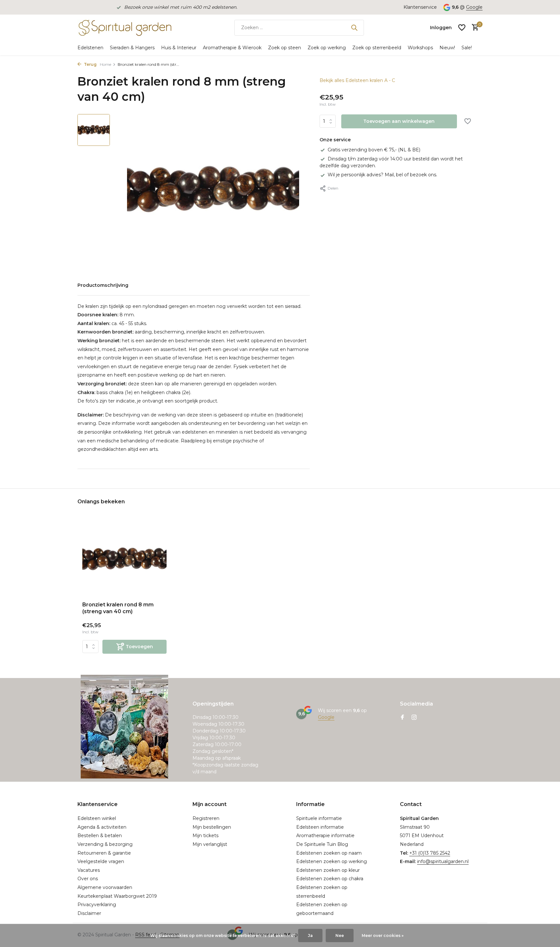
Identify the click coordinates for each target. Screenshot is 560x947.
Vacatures (88, 870)
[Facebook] (402, 718)
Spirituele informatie (319, 818)
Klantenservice (420, 7)
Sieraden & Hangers (132, 48)
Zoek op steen (284, 48)
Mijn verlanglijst (209, 844)
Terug (90, 64)
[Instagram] (414, 718)
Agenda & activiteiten (101, 827)
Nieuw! (447, 48)
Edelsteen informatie (320, 827)
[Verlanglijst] (461, 27)
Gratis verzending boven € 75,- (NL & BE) (374, 150)
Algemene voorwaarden (104, 887)
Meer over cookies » (382, 935)
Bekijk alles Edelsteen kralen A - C (357, 80)
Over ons (87, 879)
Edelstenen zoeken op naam (329, 853)
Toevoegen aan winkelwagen (399, 121)
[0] (474, 28)
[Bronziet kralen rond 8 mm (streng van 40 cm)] (124, 559)
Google (474, 7)
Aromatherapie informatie (325, 835)
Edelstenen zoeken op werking (331, 861)
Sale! (466, 48)
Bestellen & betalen (99, 835)
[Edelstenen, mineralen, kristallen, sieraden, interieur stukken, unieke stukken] (124, 28)
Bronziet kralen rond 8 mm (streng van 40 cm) (118, 608)
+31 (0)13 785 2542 (429, 853)
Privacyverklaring (96, 904)
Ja (310, 935)
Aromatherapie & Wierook (232, 48)
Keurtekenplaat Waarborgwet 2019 (117, 896)
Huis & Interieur (178, 48)
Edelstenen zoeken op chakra (329, 879)
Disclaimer (89, 913)
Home (105, 64)
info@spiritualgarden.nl (443, 861)
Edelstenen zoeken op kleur (328, 870)
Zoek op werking (327, 48)
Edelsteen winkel (96, 818)
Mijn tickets (205, 835)
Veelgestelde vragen (100, 861)
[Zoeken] (354, 27)
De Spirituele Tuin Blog (322, 844)
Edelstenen (90, 48)
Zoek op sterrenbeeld (376, 48)
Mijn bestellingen (211, 827)
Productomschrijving (102, 285)
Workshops (420, 48)
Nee (339, 935)
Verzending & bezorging (105, 844)
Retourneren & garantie (104, 853)
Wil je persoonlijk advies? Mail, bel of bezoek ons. (382, 175)
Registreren (205, 818)
